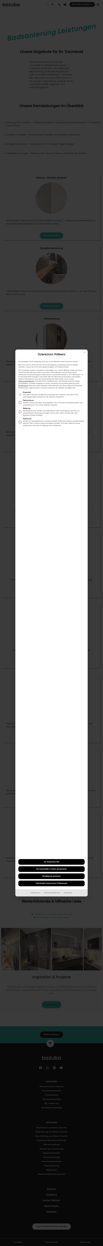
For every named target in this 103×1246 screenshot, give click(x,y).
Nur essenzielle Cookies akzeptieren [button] (51, 869)
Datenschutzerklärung (26, 381)
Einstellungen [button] (23, 385)
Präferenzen (35, 893)
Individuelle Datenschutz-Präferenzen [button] (51, 883)
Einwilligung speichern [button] (51, 876)
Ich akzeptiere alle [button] (51, 862)
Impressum (68, 893)
